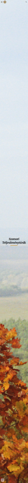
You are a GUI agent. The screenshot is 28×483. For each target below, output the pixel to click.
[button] (1, 2)
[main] (14, 241)
